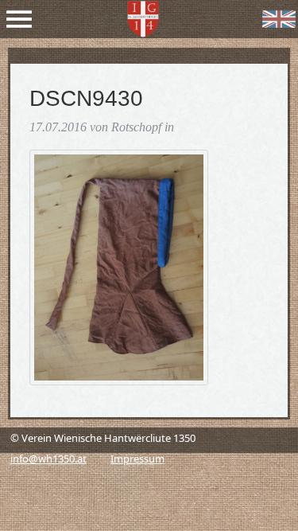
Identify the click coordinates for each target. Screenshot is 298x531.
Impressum (137, 458)
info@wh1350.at (48, 458)
